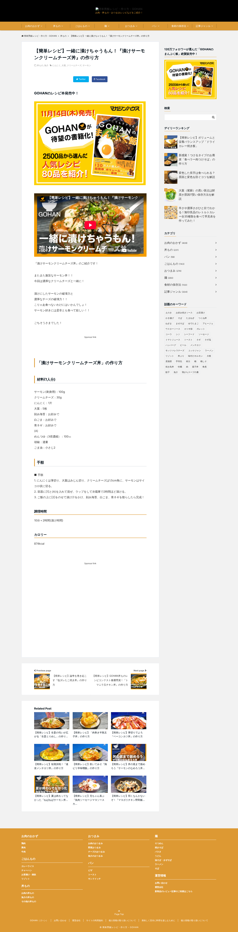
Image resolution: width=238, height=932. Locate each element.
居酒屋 (169, 361)
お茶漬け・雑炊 (28, 874)
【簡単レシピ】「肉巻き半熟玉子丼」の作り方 (90, 734)
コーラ (169, 334)
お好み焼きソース (184, 312)
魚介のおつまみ (95, 856)
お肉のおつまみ (95, 843)
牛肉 (23, 851)
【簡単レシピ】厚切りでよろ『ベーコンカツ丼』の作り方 (127, 734)
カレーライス (27, 866)
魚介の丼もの (27, 897)
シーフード (189, 334)
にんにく (56, 65)
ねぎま (169, 323)
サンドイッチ (94, 878)
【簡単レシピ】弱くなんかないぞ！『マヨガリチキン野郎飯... (128, 797)
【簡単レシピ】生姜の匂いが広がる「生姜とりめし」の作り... (51, 734)
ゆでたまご (193, 323)
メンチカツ (195, 345)
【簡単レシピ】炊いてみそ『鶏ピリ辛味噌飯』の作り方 (90, 766)
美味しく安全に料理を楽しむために (158, 920)
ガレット (201, 329)
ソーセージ (203, 334)
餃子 (168, 372)
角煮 (204, 366)
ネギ (199, 339)
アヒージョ (208, 323)
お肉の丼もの (27, 893)
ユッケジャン (194, 350)
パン (154, 25)
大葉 (64, 65)
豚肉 (23, 847)
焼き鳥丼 (170, 366)
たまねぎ (190, 318)
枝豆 (188, 361)
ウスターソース (173, 329)
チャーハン (26, 870)
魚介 (46, 65)
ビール (183, 345)
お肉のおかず (32, 25)
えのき (169, 312)
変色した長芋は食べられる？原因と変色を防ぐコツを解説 (197, 175)
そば (180, 318)
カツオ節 (188, 329)
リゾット (170, 356)
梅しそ (203, 361)
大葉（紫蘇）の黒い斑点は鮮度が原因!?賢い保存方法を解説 (197, 194)
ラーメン (209, 350)
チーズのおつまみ (96, 851)
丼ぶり (181, 356)
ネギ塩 (208, 339)
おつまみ (130, 25)
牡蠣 (180, 366)
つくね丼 (202, 318)
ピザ (90, 870)
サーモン (87, 65)
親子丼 (195, 366)
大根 (209, 356)
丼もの (56, 25)
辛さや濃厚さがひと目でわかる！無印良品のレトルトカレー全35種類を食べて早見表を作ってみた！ (197, 214)
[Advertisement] (90, 616)
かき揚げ (170, 318)
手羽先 (179, 361)
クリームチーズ (74, 65)
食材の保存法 (178, 25)
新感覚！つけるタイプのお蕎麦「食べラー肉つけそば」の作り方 (197, 159)
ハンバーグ (171, 345)
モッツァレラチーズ (175, 350)
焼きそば (159, 847)
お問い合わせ (161, 883)
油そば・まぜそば (163, 860)
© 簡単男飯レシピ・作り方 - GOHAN (119, 927)
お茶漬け (201, 312)
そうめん (159, 843)
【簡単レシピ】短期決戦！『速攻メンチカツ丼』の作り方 (51, 766)
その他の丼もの (28, 901)
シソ (178, 334)
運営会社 (159, 887)
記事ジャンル (203, 25)
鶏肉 (23, 843)
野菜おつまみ (94, 847)
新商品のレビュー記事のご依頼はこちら (174, 891)
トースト (188, 339)
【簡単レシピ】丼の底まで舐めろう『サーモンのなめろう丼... (128, 766)
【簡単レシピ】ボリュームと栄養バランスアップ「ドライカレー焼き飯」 (197, 142)
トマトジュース (173, 339)
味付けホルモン (195, 356)
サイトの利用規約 (94, 920)
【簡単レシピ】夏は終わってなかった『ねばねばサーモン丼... (51, 797)
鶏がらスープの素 (190, 372)
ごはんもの (81, 25)
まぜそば (180, 323)
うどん (158, 856)
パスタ (158, 851)
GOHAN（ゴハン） (39, 920)
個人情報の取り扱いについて (122, 920)
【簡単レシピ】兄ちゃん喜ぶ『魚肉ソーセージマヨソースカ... (88, 799)
